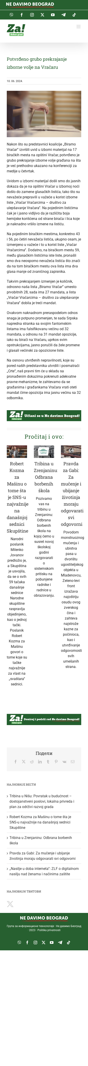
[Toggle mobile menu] (78, 26)
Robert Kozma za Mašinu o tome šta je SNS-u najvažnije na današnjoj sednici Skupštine (17, 497)
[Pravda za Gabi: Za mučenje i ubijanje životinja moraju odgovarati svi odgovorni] (71, 451)
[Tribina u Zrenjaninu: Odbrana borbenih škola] (44, 451)
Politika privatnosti (48, 930)
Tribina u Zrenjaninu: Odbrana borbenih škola (46, 477)
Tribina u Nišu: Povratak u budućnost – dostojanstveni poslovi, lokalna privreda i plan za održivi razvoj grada (41, 801)
